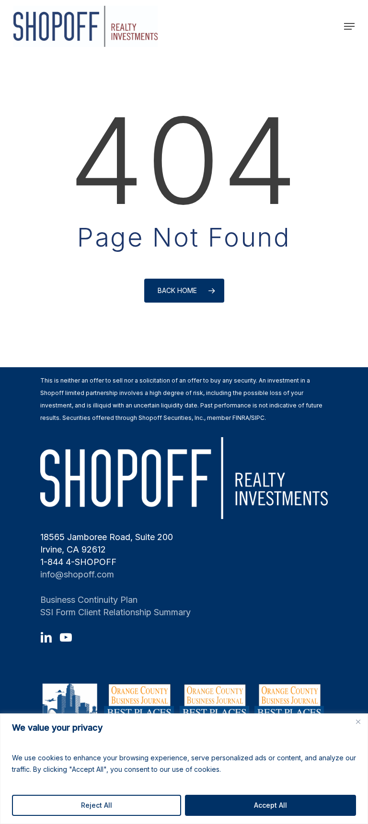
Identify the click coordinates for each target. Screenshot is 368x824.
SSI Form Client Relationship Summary (115, 612)
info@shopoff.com (77, 574)
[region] (184, 768)
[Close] (358, 721)
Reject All (96, 805)
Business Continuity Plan (89, 600)
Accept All (270, 805)
